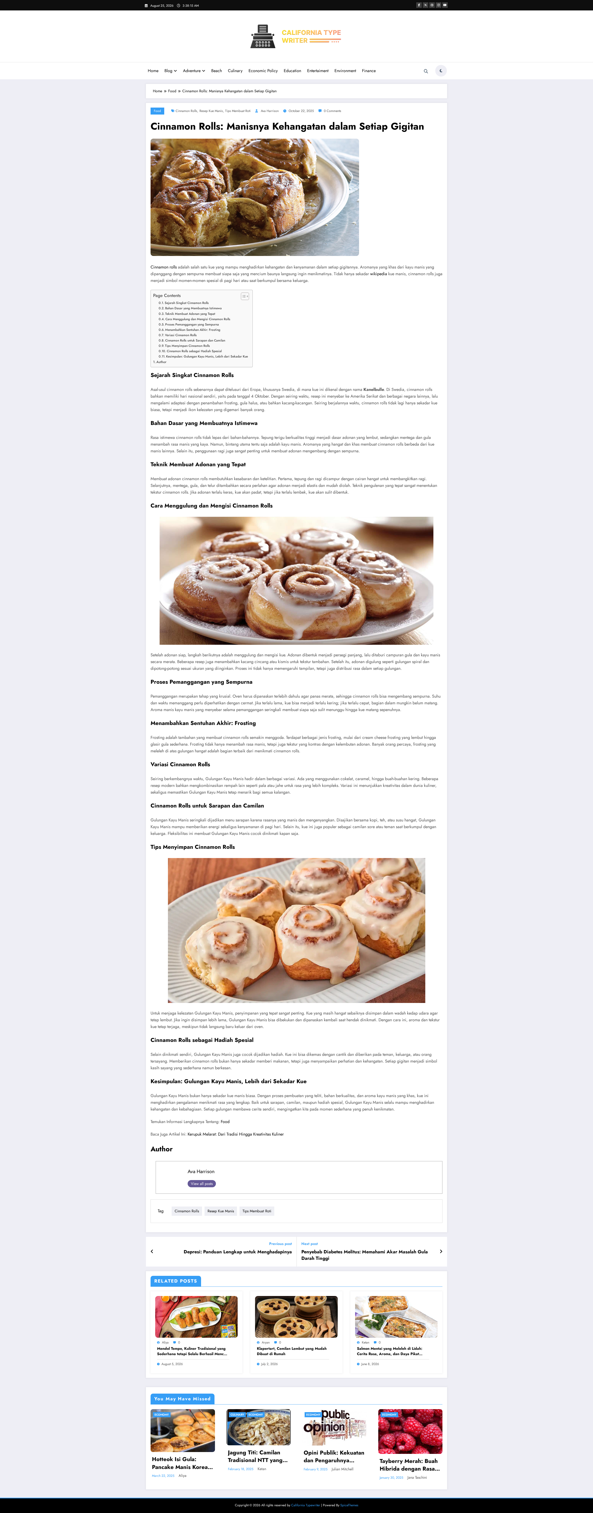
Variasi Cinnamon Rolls (181, 335)
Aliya (165, 1342)
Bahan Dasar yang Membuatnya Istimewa (193, 308)
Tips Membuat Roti (238, 111)
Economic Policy (263, 71)
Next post (309, 1244)
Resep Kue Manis (211, 111)
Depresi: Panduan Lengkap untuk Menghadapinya (238, 1252)
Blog (168, 71)
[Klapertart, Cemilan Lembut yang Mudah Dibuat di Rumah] (296, 1316)
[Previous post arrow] (152, 1251)
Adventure (192, 71)
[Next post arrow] (441, 1251)
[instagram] (438, 5)
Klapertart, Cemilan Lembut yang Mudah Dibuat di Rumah (292, 1351)
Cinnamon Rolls (186, 111)
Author (161, 362)
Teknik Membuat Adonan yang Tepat (190, 313)
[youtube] (445, 5)
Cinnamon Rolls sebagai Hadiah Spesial (194, 351)
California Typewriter (305, 1505)
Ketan (365, 1342)
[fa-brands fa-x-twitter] (425, 5)
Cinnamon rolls (164, 267)
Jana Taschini (341, 1477)
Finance (369, 71)
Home (153, 71)
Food (157, 111)
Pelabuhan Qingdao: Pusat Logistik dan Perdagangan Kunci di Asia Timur (408, 1459)
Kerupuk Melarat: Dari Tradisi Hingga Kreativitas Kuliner (236, 1134)
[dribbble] (432, 5)
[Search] (426, 71)
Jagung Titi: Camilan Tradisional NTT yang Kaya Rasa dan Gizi (179, 1456)
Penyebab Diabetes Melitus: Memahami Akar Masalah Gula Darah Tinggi (364, 1255)
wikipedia (378, 274)
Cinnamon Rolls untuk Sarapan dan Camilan (195, 340)
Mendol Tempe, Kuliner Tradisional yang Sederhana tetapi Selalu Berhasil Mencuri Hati (192, 1351)
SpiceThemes (349, 1505)
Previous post (280, 1244)
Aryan (266, 1342)
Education (292, 71)
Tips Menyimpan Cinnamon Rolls (187, 345)
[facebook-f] (419, 5)
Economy (180, 1415)
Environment (345, 71)
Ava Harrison (270, 111)
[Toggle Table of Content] (242, 296)
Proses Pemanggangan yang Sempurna (192, 324)
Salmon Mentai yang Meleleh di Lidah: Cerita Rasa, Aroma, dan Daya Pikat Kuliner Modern (389, 1351)
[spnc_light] (441, 71)
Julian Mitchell (267, 1469)
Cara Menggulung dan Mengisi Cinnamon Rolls (197, 319)
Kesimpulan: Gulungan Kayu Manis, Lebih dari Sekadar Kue (207, 356)
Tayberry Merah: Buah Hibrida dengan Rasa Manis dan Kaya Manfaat (333, 1465)
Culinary (235, 71)
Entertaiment (317, 71)
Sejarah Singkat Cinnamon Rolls (187, 302)
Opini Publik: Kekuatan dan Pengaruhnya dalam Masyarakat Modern (258, 1456)
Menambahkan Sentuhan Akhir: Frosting (192, 329)
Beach (216, 71)
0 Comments (332, 111)
